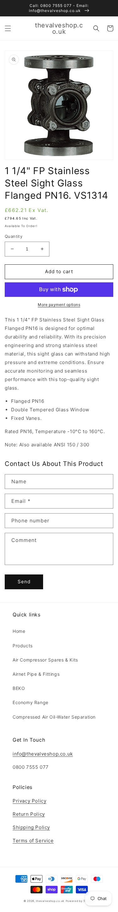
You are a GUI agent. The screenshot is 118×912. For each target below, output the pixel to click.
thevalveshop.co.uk (50, 901)
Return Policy (29, 814)
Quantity (13, 236)
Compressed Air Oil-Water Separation (54, 717)
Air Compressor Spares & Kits (45, 659)
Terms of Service (33, 841)
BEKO (19, 688)
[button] (8, 28)
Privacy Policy (29, 801)
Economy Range (30, 702)
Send (24, 582)
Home (19, 631)
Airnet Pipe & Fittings (36, 674)
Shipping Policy (31, 827)
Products (23, 645)
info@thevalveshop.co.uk (43, 754)
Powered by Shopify (80, 901)
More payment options (59, 304)
